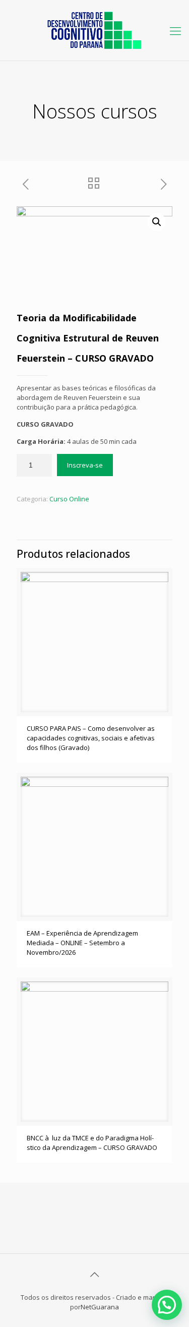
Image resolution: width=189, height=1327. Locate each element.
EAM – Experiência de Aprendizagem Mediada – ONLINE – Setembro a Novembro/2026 (82, 943)
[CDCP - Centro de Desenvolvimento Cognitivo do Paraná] (94, 30)
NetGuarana (100, 1306)
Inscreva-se (85, 465)
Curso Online (69, 498)
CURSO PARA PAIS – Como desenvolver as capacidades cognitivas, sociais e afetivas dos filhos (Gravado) (91, 738)
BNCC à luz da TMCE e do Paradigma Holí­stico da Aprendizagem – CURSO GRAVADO (92, 1142)
